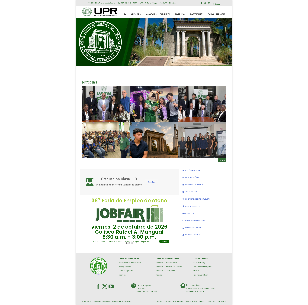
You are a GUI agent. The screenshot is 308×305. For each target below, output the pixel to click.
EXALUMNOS (180, 14)
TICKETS (164, 241)
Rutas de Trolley (199, 263)
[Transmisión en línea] (90, 182)
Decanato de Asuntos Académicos (169, 267)
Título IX (196, 271)
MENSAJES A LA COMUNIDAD (195, 220)
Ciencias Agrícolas (126, 271)
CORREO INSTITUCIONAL (193, 228)
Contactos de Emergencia (202, 267)
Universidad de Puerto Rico (121, 301)
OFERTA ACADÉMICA (192, 177)
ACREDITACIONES (191, 192)
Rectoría (159, 275)
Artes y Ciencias (125, 267)
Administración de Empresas (130, 263)
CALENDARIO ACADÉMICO (194, 184)
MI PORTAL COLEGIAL (192, 206)
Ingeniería (122, 275)
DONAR (211, 14)
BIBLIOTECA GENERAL (192, 235)
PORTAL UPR (189, 213)
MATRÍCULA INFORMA (192, 170)
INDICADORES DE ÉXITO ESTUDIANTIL (197, 199)
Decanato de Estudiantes (165, 271)
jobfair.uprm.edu (143, 242)
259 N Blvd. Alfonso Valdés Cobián (103, 3)
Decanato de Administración (166, 263)
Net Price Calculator (200, 275)
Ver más (222, 160)
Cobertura (151, 182)
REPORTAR (220, 14)
